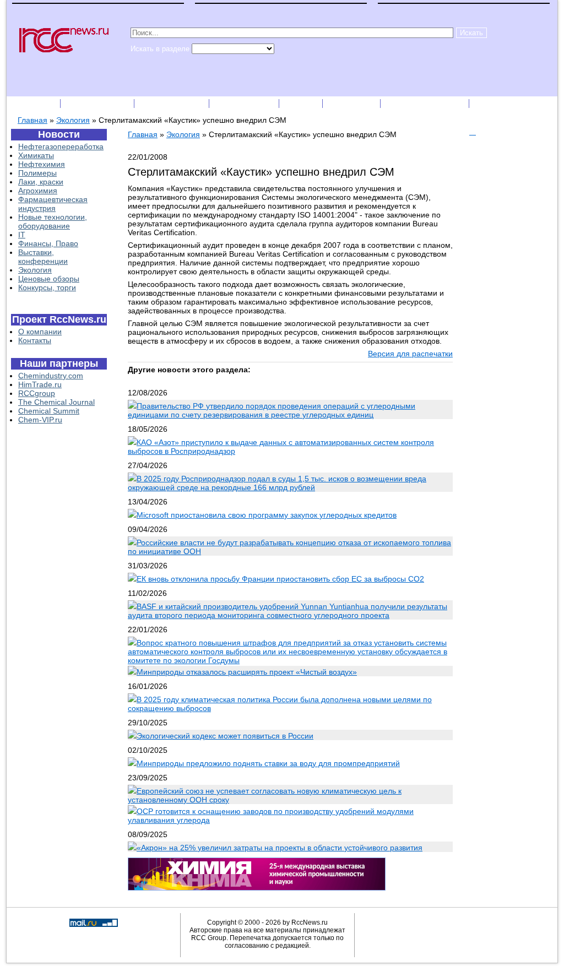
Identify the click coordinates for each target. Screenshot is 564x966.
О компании (40, 331)
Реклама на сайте (425, 103)
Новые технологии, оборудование (52, 221)
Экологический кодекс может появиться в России (225, 735)
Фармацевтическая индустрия (53, 204)
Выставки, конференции (43, 256)
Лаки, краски (40, 181)
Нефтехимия (41, 164)
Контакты (34, 340)
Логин (489, 103)
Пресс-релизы (172, 103)
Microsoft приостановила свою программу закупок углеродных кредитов (267, 515)
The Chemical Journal (56, 402)
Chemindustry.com (50, 375)
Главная (32, 120)
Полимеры (37, 173)
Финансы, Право (48, 243)
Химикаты (36, 155)
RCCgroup (36, 393)
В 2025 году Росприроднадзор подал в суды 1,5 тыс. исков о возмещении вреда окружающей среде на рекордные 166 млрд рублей (277, 483)
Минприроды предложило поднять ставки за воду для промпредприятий (268, 763)
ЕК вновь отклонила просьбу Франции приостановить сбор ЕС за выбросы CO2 (280, 578)
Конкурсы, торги (47, 287)
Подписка (34, 103)
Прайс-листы (245, 103)
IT (21, 234)
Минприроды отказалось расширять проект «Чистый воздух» (247, 671)
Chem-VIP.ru (40, 419)
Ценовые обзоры (48, 278)
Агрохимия (37, 190)
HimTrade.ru (40, 384)
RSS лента (352, 103)
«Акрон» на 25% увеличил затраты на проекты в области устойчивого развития (279, 847)
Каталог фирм (98, 103)
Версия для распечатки (410, 353)
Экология (73, 120)
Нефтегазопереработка (61, 146)
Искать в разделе (161, 49)
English (302, 103)
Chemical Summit (48, 410)
